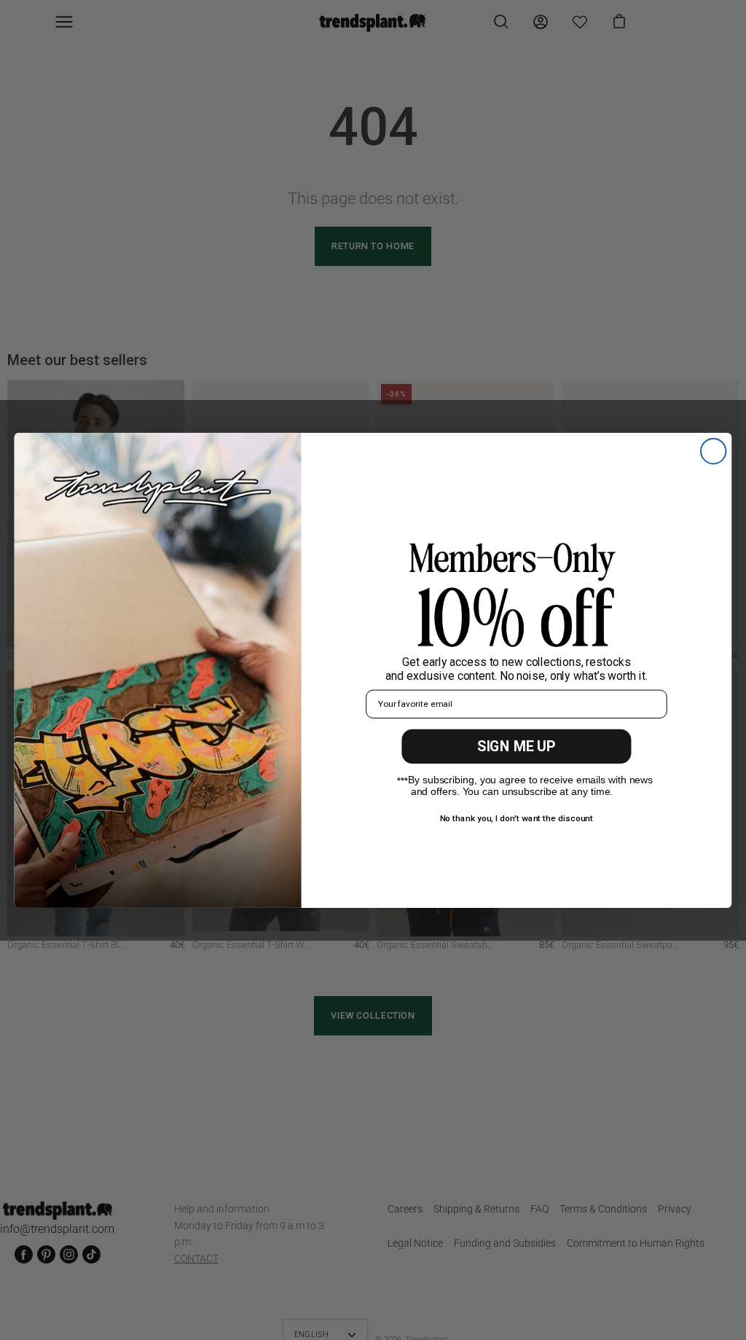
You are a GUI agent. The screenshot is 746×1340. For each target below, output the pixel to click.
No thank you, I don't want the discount (517, 817)
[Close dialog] (713, 450)
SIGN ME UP (516, 746)
